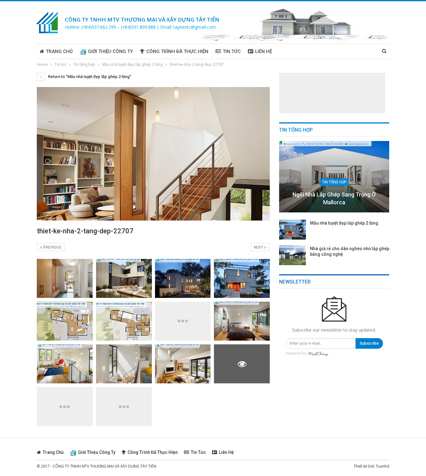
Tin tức (232, 51)
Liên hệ (263, 51)
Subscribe (369, 343)
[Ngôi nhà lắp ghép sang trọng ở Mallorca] (334, 177)
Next (259, 247)
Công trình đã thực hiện (177, 51)
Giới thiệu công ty (110, 51)
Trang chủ (59, 51)
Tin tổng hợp (334, 182)
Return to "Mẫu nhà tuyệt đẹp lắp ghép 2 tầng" (89, 76)
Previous (51, 247)
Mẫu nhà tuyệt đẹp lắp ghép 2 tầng (344, 223)
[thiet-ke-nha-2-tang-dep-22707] (65, 278)
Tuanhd (382, 466)
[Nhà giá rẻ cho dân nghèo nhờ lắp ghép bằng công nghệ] (292, 255)
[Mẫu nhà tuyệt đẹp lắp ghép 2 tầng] (292, 230)
